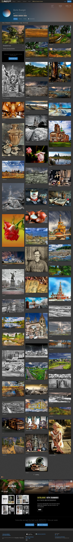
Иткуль (50, 166)
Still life (25, 15)
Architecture (21, 15)
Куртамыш (5, 265)
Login (65, 1)
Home (3, 22)
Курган (4, 119)
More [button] (29, 1)
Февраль (28, 142)
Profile (25, 18)
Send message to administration (60, 536)
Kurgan (24, 13)
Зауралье (28, 38)
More (39, 510)
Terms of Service (22, 537)
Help (29, 538)
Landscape (15, 15)
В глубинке (28, 184)
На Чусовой (51, 370)
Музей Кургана (29, 430)
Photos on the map (30, 536)
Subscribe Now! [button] (13, 58)
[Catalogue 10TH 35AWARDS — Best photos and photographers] (15, 504)
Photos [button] (14, 1)
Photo (15, 18)
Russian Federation (18, 13)
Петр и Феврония (6, 98)
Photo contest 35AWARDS (6, 535)
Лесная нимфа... (52, 455)
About (26, 538)
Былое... (27, 273)
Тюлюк (50, 262)
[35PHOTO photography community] (6, 1)
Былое (4, 157)
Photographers (8, 22)
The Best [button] (24, 1)
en (55, 534)
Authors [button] (19, 1)
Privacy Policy (17, 537)
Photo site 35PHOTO (6, 534)
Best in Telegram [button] (43, 524)
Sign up (69, 1)
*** (26, 206)
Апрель (50, 99)
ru (57, 534)
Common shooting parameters (9, 48)
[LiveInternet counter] (4, 536)
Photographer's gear (7, 45)
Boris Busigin (25, 22)
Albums (20, 18)
